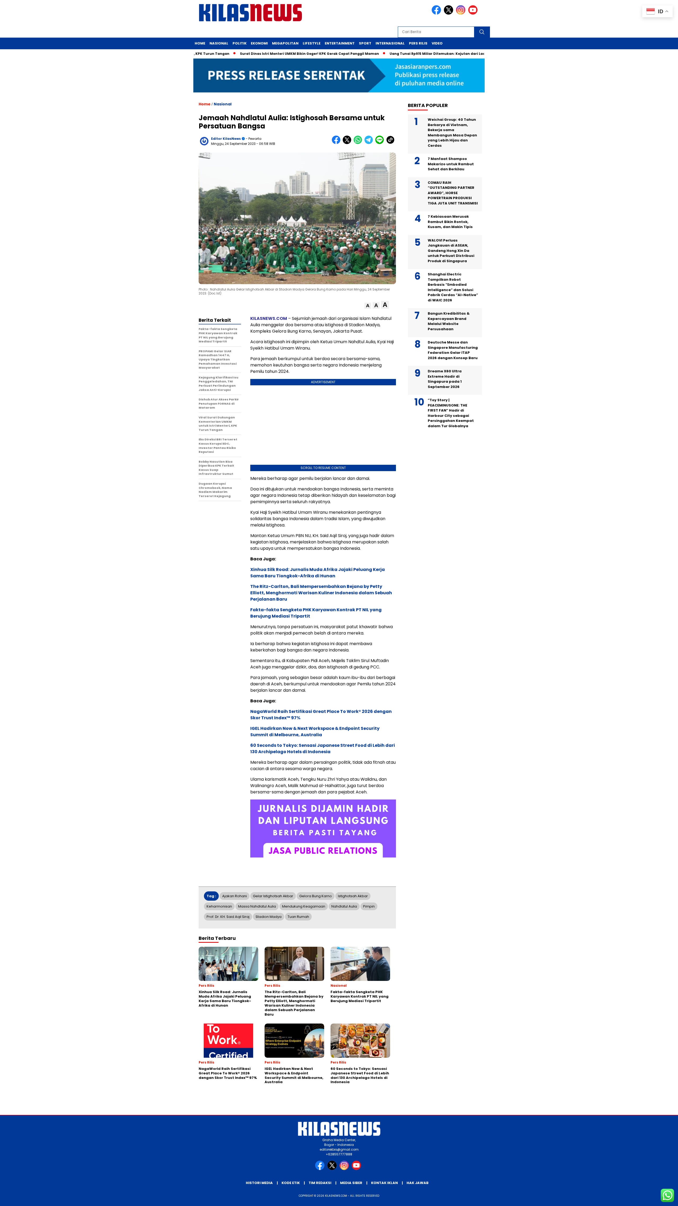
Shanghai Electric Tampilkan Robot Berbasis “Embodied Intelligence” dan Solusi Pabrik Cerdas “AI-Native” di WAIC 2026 (453, 287)
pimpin (369, 906)
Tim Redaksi (320, 1182)
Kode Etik (291, 1182)
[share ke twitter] (348, 143)
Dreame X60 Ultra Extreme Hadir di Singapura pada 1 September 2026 (445, 379)
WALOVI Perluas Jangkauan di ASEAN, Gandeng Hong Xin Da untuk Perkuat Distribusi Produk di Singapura (451, 250)
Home (200, 43)
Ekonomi (259, 43)
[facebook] (437, 13)
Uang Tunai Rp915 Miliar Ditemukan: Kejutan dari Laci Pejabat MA (416, 53)
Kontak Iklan (384, 1182)
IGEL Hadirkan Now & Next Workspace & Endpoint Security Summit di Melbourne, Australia (315, 731)
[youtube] (473, 13)
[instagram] (461, 13)
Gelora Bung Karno (315, 896)
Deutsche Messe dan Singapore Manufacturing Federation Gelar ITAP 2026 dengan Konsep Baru (453, 350)
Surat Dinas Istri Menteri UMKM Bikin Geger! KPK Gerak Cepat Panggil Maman (277, 53)
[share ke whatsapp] (359, 143)
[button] (367, 306)
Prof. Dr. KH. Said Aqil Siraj (228, 916)
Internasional (390, 43)
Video (437, 43)
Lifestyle (311, 43)
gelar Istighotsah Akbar (273, 896)
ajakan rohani (234, 896)
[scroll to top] (653, 1197)
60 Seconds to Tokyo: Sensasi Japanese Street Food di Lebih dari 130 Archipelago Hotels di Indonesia (322, 748)
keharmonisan (219, 906)
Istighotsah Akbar (353, 896)
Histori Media (259, 1182)
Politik (240, 43)
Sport (365, 43)
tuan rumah (298, 916)
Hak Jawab (418, 1182)
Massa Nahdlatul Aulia (257, 906)
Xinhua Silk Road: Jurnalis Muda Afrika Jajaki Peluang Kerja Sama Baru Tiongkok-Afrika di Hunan (317, 572)
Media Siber (351, 1182)
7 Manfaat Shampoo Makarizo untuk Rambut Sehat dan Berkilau (451, 164)
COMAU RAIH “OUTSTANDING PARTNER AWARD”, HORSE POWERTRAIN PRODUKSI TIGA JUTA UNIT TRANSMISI (453, 193)
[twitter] (449, 13)
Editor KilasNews (226, 138)
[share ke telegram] (369, 143)
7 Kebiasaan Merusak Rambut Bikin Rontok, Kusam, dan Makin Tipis (451, 221)
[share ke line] (380, 143)
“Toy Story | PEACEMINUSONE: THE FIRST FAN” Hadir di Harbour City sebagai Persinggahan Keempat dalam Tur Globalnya (451, 412)
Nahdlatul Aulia (344, 906)
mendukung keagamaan (303, 906)
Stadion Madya (269, 916)
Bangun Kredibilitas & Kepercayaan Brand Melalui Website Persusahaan (449, 321)
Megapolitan (285, 43)
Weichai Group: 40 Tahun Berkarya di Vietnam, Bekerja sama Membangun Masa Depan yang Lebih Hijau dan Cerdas (452, 132)
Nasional (218, 43)
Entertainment (340, 43)
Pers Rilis (418, 43)
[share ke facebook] (337, 143)
